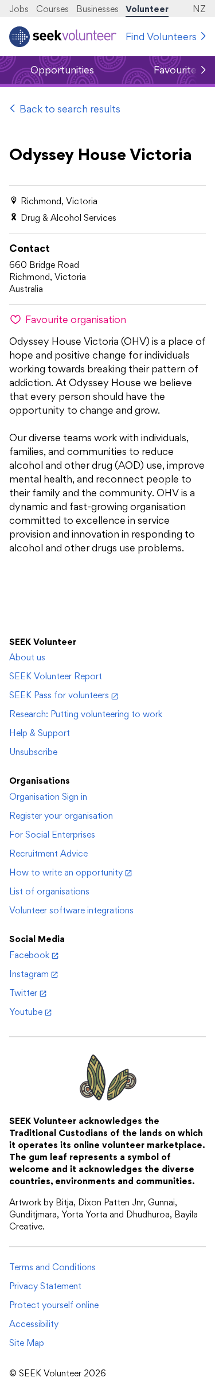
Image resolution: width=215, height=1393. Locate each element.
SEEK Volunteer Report (55, 676)
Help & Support (39, 732)
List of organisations (49, 891)
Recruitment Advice (48, 853)
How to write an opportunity (66, 872)
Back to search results (69, 109)
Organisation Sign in (48, 796)
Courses (52, 8)
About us (27, 657)
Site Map (26, 1342)
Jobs (19, 8)
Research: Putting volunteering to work (85, 714)
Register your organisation (61, 815)
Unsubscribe (33, 751)
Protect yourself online (54, 1304)
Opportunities (62, 70)
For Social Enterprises (52, 834)
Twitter (23, 992)
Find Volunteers (161, 36)
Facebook (29, 955)
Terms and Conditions (52, 1267)
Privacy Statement (45, 1286)
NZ (199, 8)
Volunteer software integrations (71, 910)
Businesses (97, 8)
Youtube (25, 1011)
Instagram (29, 973)
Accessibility (33, 1323)
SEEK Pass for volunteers (59, 695)
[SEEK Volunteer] (62, 36)
